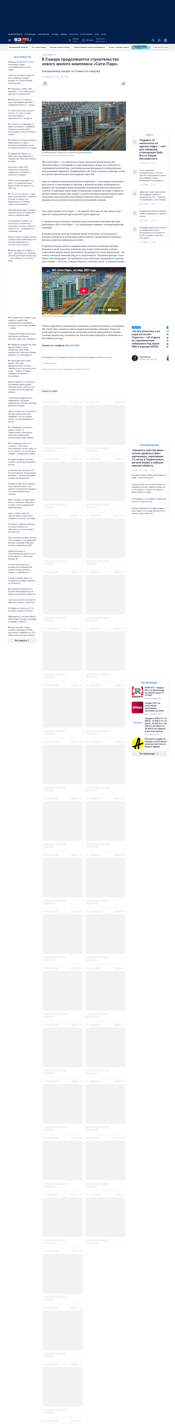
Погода (55, 34)
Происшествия (114, 1280)
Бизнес (48, 1272)
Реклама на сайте (16, 1268)
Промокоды (30, 34)
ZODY (97, 34)
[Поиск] (153, 40)
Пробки (88, 40)
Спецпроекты (143, 1289)
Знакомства (43, 34)
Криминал (83, 1272)
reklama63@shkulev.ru (132, 1376)
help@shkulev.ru (24, 1397)
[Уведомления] (159, 40)
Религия (111, 1293)
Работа (111, 1284)
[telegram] (47, 1315)
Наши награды (14, 1280)
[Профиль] (165, 40)
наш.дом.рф (107, 357)
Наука (81, 1289)
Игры (103, 34)
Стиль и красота (144, 1272)
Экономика (142, 1284)
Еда (46, 1289)
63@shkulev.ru (36, 1393)
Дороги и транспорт (54, 1284)
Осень (110, 1272)
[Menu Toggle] (10, 40)
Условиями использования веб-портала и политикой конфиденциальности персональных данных (125, 1392)
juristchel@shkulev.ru (66, 1395)
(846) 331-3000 (72, 345)
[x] (74, 1315)
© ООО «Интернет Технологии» (20, 1415)
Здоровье (49, 1297)
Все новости (22, 57)
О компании (13, 1276)
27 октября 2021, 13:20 (50, 77)
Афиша (64, 34)
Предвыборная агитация (19, 1293)
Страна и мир (143, 1276)
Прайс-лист (13, 1272)
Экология (141, 1280)
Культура (82, 1276)
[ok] (60, 1315)
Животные (50, 1293)
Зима (80, 1268)
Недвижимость (15, 34)
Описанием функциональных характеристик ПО (106, 1390)
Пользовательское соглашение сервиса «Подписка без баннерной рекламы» (117, 1408)
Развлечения (114, 1289)
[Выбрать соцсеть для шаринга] (123, 83)
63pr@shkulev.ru (123, 1383)
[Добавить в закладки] (45, 83)
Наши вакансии (15, 1284)
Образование (84, 1297)
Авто (47, 1268)
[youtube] (80, 1315)
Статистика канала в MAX (20, 1297)
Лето (80, 1280)
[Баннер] (140, 47)
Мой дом (82, 1284)
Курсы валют (86, 34)
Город (47, 1280)
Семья (111, 1297)
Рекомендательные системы (99, 1404)
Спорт (139, 1268)
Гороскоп (73, 34)
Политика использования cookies (101, 1401)
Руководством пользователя (99, 1388)
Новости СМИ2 (50, 391)
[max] (67, 1315)
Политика (112, 1276)
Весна (47, 1276)
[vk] (54, 1315)
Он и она (112, 1268)
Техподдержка (14, 1289)
